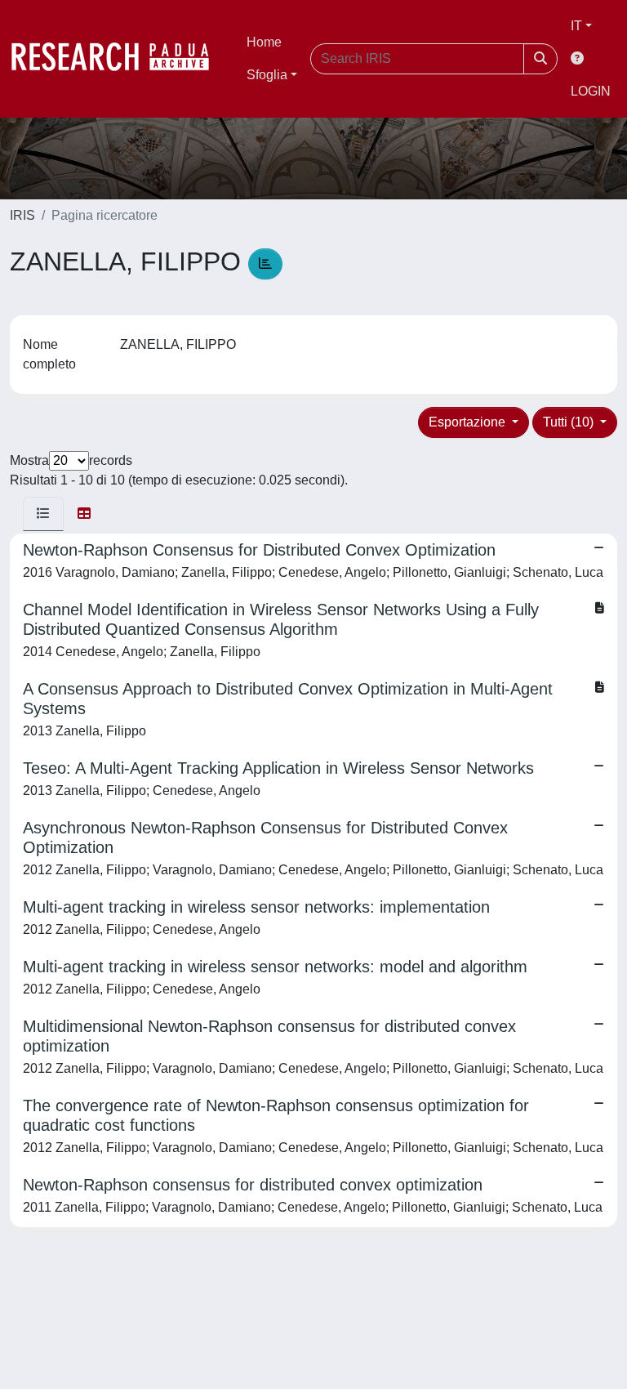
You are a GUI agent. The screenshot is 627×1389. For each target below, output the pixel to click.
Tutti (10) (570, 422)
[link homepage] (118, 59)
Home (264, 42)
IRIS (22, 215)
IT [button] (576, 26)
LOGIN (591, 91)
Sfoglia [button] (267, 75)
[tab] (43, 514)
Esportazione (469, 422)
